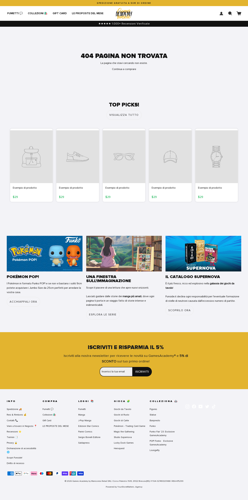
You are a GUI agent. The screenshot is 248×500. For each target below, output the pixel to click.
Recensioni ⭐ (14, 431)
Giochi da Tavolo (122, 409)
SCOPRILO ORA (179, 310)
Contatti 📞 (12, 420)
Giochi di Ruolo (121, 414)
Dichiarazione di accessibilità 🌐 (21, 450)
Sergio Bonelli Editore (89, 437)
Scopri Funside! (14, 457)
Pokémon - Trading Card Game (129, 426)
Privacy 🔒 (12, 443)
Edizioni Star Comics (88, 426)
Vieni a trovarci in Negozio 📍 (22, 426)
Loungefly (155, 450)
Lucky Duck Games (124, 443)
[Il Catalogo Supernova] (203, 253)
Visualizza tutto (124, 114)
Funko (153, 426)
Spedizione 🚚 (14, 409)
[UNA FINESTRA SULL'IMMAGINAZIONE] (124, 253)
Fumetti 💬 (15, 13)
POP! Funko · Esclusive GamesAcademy (161, 443)
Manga (81, 414)
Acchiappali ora (23, 301)
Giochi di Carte (121, 420)
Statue (153, 414)
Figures (153, 409)
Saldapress (84, 443)
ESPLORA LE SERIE (103, 314)
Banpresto (155, 420)
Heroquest (119, 448)
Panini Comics (85, 431)
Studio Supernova (123, 437)
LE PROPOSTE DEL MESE (87, 13)
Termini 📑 (12, 437)
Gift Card (60, 13)
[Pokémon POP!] (44, 253)
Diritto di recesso (15, 463)
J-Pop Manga (84, 420)
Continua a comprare (124, 69)
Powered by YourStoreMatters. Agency (124, 487)
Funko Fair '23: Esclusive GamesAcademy (162, 433)
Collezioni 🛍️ (38, 13)
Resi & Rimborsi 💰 (16, 414)
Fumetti (82, 409)
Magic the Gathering (124, 431)
